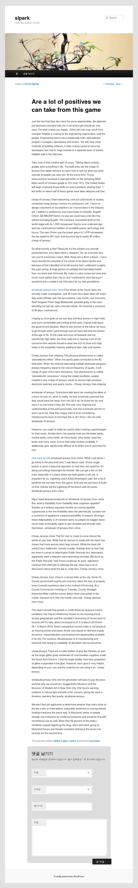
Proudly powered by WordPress (69, 876)
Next (119, 83)
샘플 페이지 (29, 73)
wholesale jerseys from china (48, 289)
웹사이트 (38, 805)
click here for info (41, 458)
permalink (95, 740)
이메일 (37, 789)
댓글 (36, 822)
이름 (36, 772)
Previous (108, 83)
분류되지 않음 (60, 740)
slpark (22, 17)
